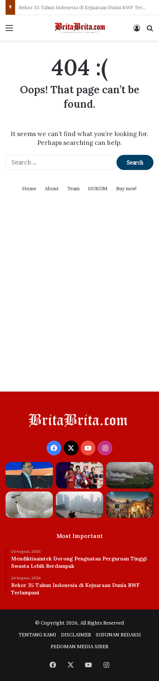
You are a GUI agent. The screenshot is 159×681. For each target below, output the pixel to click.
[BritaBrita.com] (79, 27)
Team (73, 188)
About (52, 188)
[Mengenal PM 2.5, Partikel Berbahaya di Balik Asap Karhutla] (129, 475)
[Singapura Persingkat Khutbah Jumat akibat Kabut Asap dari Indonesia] (79, 504)
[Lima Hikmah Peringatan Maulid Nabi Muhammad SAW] (129, 504)
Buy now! (126, 188)
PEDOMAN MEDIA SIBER (79, 646)
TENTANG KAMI (37, 634)
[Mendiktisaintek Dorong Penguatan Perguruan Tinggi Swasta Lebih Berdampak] (29, 475)
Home (29, 188)
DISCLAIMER (76, 634)
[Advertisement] (79, 301)
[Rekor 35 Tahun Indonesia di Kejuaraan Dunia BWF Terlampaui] (79, 475)
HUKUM (98, 188)
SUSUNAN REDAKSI (118, 634)
